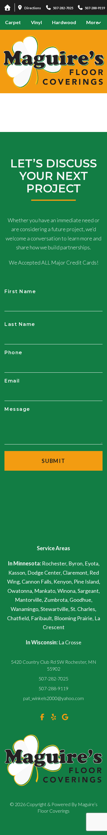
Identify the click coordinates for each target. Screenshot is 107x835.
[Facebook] (42, 717)
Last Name (19, 324)
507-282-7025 (53, 678)
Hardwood (64, 22)
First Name (20, 291)
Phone (13, 352)
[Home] (7, 7)
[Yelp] (53, 717)
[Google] (65, 717)
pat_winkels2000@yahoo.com (53, 698)
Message (17, 409)
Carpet (13, 22)
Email (12, 381)
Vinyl (36, 22)
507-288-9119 (53, 688)
